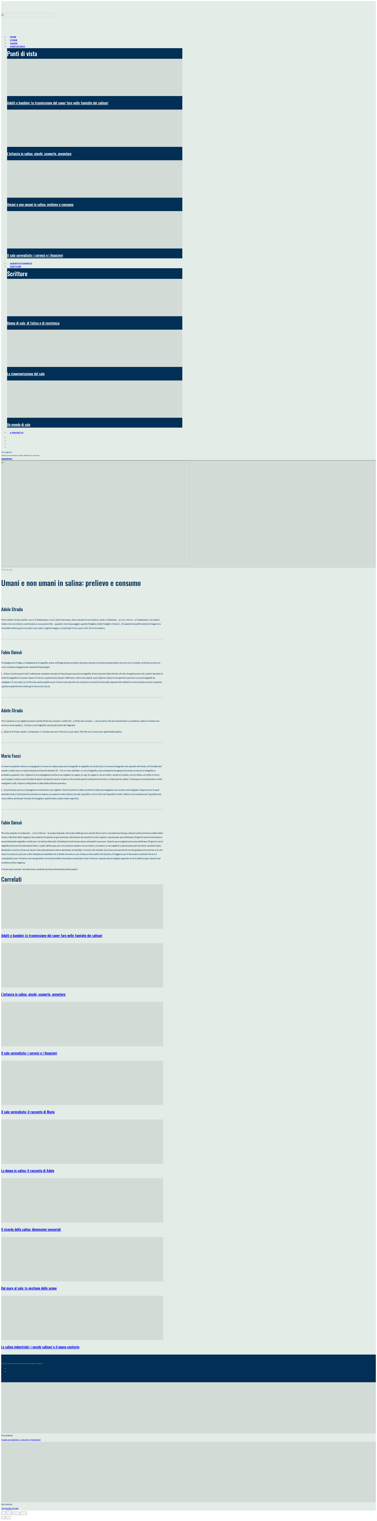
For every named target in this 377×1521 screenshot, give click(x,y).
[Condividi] (9, 1513)
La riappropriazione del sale (26, 373)
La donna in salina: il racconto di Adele (27, 1170)
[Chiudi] (3, 1513)
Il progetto (16, 433)
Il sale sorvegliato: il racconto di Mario (28, 1111)
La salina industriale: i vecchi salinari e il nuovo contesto (40, 1346)
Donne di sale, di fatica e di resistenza (33, 323)
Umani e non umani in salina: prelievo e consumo (40, 204)
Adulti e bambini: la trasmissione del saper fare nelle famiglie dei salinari (57, 102)
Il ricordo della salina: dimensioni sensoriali (31, 1229)
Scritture (15, 266)
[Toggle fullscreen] (16, 1513)
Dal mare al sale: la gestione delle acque (29, 1288)
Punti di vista (17, 46)
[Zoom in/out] (23, 1513)
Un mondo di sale (18, 424)
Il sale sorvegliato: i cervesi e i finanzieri (35, 255)
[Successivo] (8, 1517)
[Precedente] (3, 1517)
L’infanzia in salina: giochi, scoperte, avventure (39, 153)
